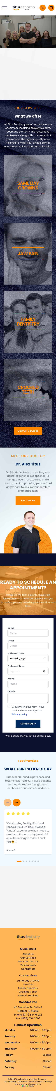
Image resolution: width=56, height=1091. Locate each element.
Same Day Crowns (28, 980)
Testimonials (28, 965)
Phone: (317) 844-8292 (28, 1014)
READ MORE (28, 500)
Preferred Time (15, 666)
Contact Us (28, 969)
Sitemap (48, 1081)
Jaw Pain (28, 984)
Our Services (28, 958)
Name (10, 628)
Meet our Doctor (28, 961)
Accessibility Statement (16, 1081)
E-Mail (10, 640)
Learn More (19, 95)
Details (11, 691)
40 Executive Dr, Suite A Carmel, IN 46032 (28, 1009)
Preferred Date (15, 653)
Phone (10, 678)
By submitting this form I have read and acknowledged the (28, 710)
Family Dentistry (28, 988)
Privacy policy (19, 714)
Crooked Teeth (28, 992)
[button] (5, 7)
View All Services (28, 431)
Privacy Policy (35, 1081)
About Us (28, 954)
